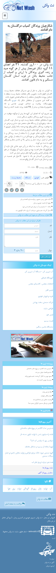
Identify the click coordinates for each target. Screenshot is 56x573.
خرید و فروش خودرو (45, 296)
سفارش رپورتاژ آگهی (45, 472)
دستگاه (27, 177)
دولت (19, 489)
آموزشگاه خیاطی (47, 277)
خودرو (14, 100)
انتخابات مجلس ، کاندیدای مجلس (40, 283)
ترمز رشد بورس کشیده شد (44, 380)
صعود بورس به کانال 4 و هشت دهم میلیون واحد (38, 376)
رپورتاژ (33, 489)
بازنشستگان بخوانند (46, 396)
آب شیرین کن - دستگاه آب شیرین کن (39, 271)
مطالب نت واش (42, 499)
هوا (9, 489)
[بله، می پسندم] (22, 183)
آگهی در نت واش (49, 562)
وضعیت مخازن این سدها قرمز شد (42, 399)
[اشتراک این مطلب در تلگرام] (11, 190)
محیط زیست (16, 177)
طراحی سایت (48, 308)
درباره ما (52, 559)
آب (51, 489)
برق (13, 489)
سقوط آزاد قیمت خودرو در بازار (42, 203)
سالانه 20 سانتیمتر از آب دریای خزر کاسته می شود (36, 207)
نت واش (48, 5)
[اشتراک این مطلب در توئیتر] (17, 190)
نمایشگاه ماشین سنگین (44, 327)
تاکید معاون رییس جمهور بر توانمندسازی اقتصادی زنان (35, 199)
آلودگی (26, 489)
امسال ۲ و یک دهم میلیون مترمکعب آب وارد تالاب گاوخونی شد (33, 210)
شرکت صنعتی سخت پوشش (43, 302)
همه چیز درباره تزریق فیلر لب (42, 462)
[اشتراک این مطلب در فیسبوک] (22, 190)
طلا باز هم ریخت (47, 392)
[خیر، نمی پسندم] (9, 183)
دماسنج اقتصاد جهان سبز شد (43, 372)
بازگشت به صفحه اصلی (13, 504)
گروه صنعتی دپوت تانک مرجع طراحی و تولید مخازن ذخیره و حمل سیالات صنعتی (29, 454)
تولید (45, 489)
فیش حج (50, 314)
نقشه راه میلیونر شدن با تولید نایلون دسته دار (36, 434)
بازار (39, 489)
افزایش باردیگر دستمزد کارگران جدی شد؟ (40, 403)
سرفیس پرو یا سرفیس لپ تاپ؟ (41, 440)
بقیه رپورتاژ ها (48, 467)
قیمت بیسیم (48, 321)
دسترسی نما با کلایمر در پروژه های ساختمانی (39, 368)
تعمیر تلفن (49, 290)
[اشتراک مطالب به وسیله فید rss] (6, 190)
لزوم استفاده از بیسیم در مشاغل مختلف (39, 446)
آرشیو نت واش (50, 566)
